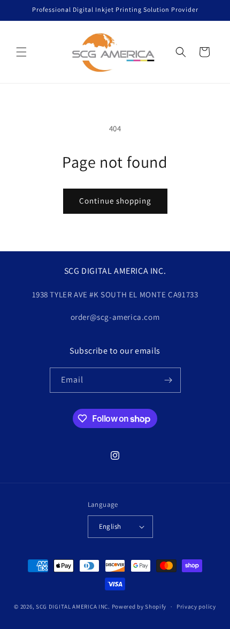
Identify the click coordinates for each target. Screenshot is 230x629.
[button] (21, 52)
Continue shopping (115, 201)
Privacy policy (196, 606)
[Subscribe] (168, 380)
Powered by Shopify (139, 606)
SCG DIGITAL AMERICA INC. (73, 606)
